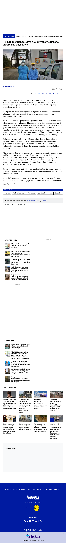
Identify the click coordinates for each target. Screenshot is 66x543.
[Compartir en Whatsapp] (61, 93)
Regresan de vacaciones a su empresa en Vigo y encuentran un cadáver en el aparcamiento (20, 254)
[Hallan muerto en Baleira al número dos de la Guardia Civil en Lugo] (7, 346)
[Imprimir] (39, 93)
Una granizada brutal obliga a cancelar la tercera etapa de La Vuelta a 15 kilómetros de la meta (20, 261)
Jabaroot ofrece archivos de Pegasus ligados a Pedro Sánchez (20, 245)
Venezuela (31, 193)
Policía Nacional (18, 193)
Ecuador (58, 193)
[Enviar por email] (35, 93)
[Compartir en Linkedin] (57, 93)
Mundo (7, 193)
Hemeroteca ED (9, 86)
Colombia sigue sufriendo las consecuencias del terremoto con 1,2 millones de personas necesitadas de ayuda (25, 406)
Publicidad (31, 489)
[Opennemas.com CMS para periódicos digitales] (33, 532)
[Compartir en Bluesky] (50, 93)
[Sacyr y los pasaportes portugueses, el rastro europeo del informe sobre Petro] (40, 394)
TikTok (38, 201)
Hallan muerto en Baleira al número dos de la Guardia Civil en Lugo (20, 346)
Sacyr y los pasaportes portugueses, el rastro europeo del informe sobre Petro (40, 404)
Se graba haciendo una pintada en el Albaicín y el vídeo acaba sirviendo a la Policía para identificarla (19, 277)
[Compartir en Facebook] (43, 93)
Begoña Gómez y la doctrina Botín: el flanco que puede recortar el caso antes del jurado (20, 371)
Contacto (8, 489)
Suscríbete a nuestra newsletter (14, 204)
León (50, 193)
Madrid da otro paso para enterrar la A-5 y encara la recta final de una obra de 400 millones (19, 269)
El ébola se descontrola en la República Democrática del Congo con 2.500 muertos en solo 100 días (55, 405)
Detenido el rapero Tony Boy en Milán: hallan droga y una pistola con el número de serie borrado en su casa (9, 404)
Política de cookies (19, 489)
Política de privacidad (53, 489)
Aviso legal (40, 489)
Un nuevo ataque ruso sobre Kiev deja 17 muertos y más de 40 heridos (25, 426)
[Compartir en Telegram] (53, 93)
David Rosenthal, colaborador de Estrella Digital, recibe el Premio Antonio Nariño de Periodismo (9, 428)
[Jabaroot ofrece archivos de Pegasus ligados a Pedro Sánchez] (7, 246)
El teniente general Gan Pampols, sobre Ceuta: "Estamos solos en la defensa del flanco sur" (20, 363)
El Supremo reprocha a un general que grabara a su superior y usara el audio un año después (20, 379)
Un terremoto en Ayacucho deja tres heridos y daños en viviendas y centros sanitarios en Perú (40, 427)
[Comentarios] (31, 93)
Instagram (31, 201)
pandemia (41, 193)
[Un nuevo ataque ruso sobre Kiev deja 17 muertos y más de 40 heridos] (25, 419)
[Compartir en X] (46, 93)
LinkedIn (44, 201)
